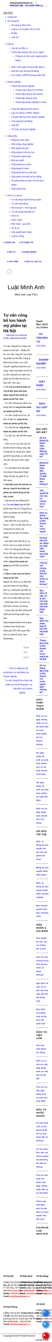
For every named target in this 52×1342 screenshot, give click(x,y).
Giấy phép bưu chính (21, 164)
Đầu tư (10, 44)
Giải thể (15, 125)
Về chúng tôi (13, 21)
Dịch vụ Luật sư (14, 195)
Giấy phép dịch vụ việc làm (24, 172)
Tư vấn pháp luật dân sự (23, 212)
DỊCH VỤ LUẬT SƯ (41, 407)
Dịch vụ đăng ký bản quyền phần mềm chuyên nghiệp (42, 890)
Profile (14, 33)
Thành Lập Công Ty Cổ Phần (29, 90)
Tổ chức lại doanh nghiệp (23, 129)
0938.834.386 (16, 5)
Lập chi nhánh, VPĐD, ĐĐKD (25, 113)
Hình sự (15, 216)
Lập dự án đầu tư (19, 48)
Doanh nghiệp (14, 82)
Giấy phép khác (18, 189)
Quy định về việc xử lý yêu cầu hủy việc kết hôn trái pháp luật (44, 601)
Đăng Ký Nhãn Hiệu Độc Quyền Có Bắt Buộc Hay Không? (44, 473)
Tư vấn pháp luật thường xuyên (26, 199)
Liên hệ (14, 37)
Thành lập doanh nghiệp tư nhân (30, 102)
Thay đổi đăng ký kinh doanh (25, 109)
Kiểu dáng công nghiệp (22, 144)
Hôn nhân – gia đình (21, 224)
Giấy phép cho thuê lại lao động (26, 176)
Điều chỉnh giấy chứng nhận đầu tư (28, 67)
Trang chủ (12, 17)
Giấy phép (12, 136)
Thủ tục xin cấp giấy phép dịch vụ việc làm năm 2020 (42, 1094)
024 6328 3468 (32, 5)
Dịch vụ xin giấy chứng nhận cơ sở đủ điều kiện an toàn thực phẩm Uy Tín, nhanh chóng (42, 730)
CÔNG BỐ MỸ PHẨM (18, 338)
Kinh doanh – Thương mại (23, 208)
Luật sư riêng (17, 236)
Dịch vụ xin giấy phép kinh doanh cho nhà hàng (41, 815)
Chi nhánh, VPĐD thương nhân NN (28, 75)
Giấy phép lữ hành (20, 168)
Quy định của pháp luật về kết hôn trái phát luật (44, 626)
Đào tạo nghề (17, 160)
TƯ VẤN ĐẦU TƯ (42, 338)
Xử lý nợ (15, 228)
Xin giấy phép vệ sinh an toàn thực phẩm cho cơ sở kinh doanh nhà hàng (42, 763)
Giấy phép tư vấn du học (23, 152)
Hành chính (16, 220)
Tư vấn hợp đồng (19, 203)
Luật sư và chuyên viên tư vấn (25, 29)
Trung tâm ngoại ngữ (21, 156)
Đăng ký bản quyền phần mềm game (42, 871)
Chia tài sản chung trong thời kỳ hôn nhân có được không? (44, 573)
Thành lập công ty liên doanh (29, 94)
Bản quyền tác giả (19, 148)
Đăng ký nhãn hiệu (20, 140)
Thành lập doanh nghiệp (23, 86)
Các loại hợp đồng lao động (41, 1048)
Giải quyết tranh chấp (21, 232)
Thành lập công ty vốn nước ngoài (27, 52)
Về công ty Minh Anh (21, 25)
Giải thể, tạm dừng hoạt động (25, 71)
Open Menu (8, 13)
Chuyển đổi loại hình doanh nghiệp (28, 117)
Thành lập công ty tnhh (26, 98)
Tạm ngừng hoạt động (21, 121)
